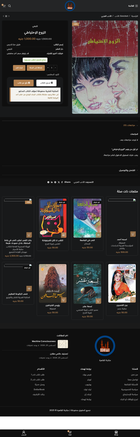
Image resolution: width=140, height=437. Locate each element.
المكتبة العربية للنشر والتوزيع (18, 297)
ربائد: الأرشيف (39, 394)
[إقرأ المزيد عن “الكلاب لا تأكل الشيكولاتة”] (63, 235)
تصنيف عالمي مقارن (59, 354)
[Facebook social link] (62, 182)
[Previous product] (9, 16)
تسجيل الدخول (121, 155)
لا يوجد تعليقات (33, 345)
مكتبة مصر (122, 309)
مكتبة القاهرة (63, 410)
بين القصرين (122, 305)
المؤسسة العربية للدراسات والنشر (122, 247)
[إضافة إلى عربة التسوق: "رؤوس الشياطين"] (63, 300)
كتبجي (35, 26)
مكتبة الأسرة (18, 249)
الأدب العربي (106, 16)
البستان (87, 244)
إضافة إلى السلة (36, 68)
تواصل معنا (133, 379)
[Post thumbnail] (63, 344)
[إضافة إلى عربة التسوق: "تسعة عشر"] (98, 301)
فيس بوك (87, 374)
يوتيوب (88, 384)
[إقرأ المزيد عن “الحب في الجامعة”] (98, 235)
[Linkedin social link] (51, 182)
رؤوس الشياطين (53, 305)
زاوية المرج (49, 244)
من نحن (134, 374)
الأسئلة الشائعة (131, 384)
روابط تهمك (86, 399)
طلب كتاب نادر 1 (38, 374)
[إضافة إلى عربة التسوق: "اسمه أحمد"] (133, 234)
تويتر (89, 379)
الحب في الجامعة (87, 240)
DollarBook (39, 389)
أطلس (57, 244)
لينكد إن (87, 394)
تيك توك (87, 389)
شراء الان (19, 68)
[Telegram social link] (48, 182)
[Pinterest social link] (55, 182)
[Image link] (105, 345)
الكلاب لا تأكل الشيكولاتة (52, 240)
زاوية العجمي (82, 310)
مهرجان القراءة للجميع (18, 252)
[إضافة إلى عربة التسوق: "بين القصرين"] (133, 300)
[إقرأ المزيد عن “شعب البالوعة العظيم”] (29, 288)
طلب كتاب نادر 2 (38, 379)
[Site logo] (70, 6)
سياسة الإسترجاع (130, 394)
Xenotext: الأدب (121, 16)
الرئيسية (134, 16)
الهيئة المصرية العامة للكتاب (18, 246)
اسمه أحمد (122, 239)
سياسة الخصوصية (129, 389)
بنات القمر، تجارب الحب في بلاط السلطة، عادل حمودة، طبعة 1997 (18, 243)
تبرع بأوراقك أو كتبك (129, 399)
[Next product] (3, 16)
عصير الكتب (93, 310)
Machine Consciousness (44, 341)
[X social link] (59, 182)
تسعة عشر (87, 306)
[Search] (9, 6)
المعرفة (122, 243)
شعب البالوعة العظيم (18, 294)
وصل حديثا (40, 384)
